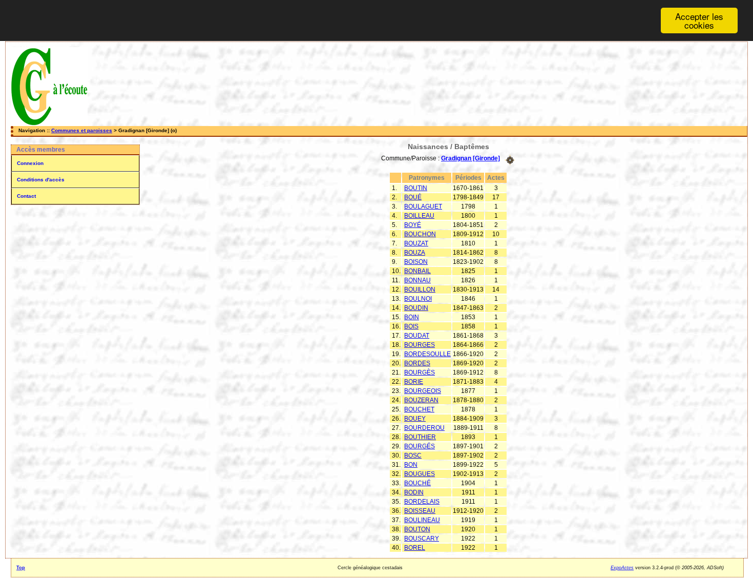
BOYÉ (412, 225)
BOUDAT (416, 335)
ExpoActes (622, 567)
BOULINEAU (422, 520)
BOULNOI (418, 298)
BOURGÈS (419, 372)
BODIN (414, 492)
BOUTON (417, 529)
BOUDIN (416, 308)
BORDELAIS (422, 501)
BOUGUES (419, 474)
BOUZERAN (421, 400)
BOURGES (419, 344)
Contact (26, 196)
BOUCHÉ (417, 483)
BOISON (416, 261)
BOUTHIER (420, 437)
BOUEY (415, 418)
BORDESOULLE (427, 354)
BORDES (417, 363)
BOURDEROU (424, 427)
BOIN (411, 317)
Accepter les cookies (699, 20)
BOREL (414, 547)
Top (20, 567)
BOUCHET (419, 409)
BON (410, 464)
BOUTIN (415, 188)
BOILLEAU (419, 215)
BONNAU (417, 280)
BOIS (411, 326)
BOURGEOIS (422, 391)
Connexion (30, 163)
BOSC (413, 455)
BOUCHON (420, 234)
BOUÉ (413, 197)
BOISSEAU (419, 510)
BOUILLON (419, 289)
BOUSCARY (421, 538)
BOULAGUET (423, 206)
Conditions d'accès (41, 179)
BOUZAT (416, 243)
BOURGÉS (419, 446)
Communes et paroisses (81, 130)
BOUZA (414, 252)
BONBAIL (417, 271)
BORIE (413, 381)
